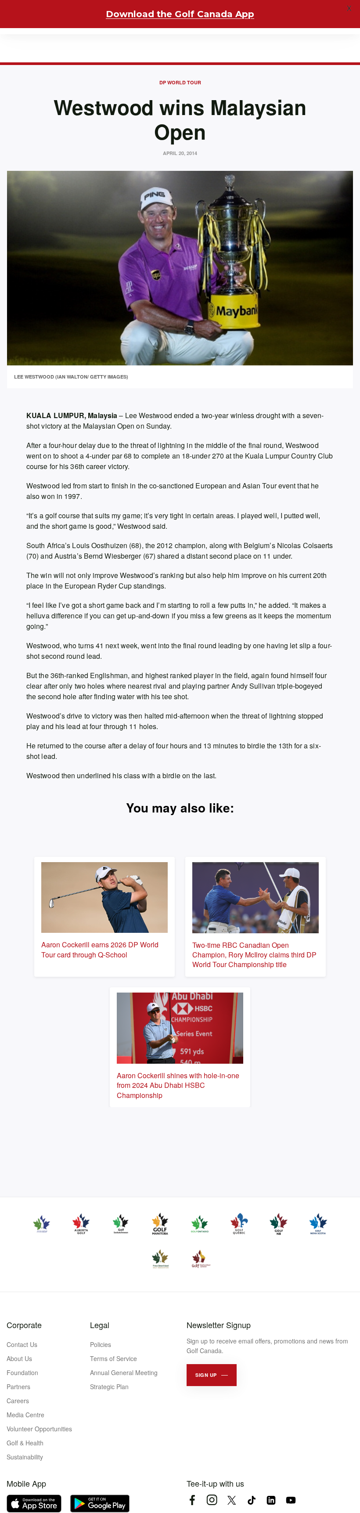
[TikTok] (251, 1500)
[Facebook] (192, 1500)
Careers (18, 1400)
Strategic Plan (109, 1386)
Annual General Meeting (124, 1372)
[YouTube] (290, 1500)
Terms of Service (113, 1358)
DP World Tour (180, 82)
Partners (18, 1386)
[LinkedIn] (271, 1500)
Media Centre (25, 1414)
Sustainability (25, 1456)
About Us (19, 1358)
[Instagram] (211, 1500)
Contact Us (22, 1344)
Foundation (22, 1372)
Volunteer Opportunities (39, 1428)
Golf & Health (25, 1442)
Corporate (24, 1324)
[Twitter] (231, 1500)
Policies (100, 1344)
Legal (99, 1324)
